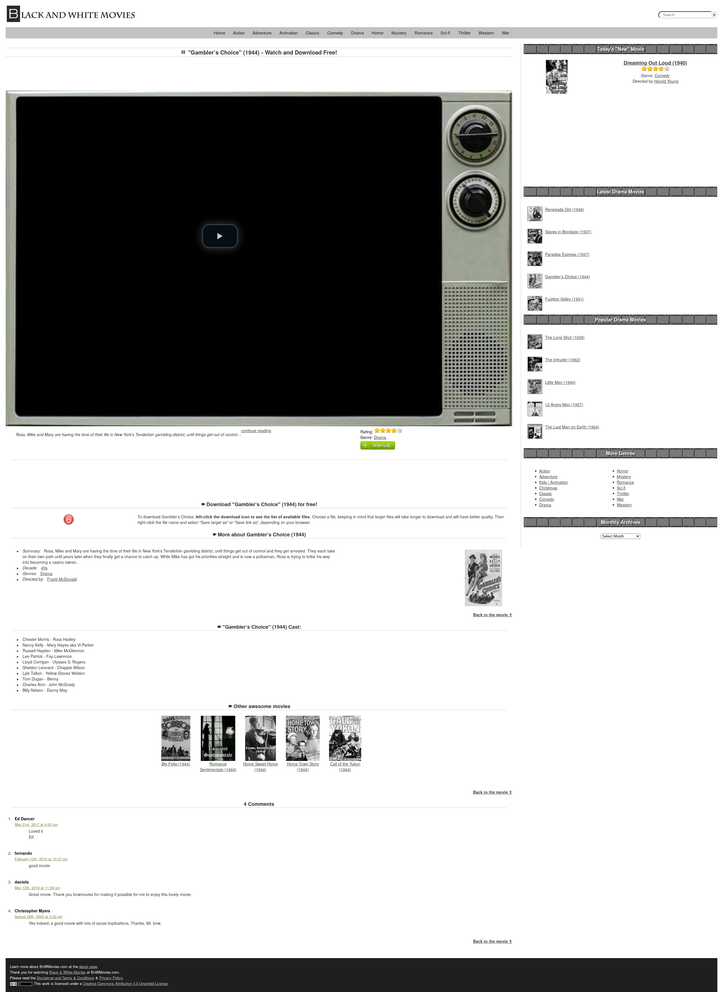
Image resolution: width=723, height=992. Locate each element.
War (505, 33)
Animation (288, 33)
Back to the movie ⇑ (492, 614)
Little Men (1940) (560, 382)
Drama (357, 33)
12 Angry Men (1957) (564, 404)
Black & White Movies (67, 972)
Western (486, 33)
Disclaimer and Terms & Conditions (65, 977)
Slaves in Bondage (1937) (568, 231)
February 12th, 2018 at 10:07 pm (41, 859)
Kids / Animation (553, 482)
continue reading (256, 430)
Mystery (399, 33)
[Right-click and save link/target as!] (69, 520)
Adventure (261, 33)
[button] (220, 236)
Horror (378, 33)
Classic (312, 33)
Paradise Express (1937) (567, 254)
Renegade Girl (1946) (564, 209)
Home (219, 33)
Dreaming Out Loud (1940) (655, 62)
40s (44, 568)
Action (239, 33)
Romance (424, 33)
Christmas (548, 488)
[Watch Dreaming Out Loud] (557, 76)
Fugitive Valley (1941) (564, 299)
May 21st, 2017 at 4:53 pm (36, 824)
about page (88, 966)
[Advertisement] (259, 73)
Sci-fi (445, 33)
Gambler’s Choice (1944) (567, 276)
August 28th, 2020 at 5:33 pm (38, 916)
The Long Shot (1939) (565, 337)
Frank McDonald (62, 579)
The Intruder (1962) (562, 359)
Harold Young (666, 81)
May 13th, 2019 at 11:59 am (37, 887)
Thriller (464, 33)
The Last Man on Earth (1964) (572, 427)
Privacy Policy (111, 977)
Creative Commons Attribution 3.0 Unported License (125, 983)
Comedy (335, 33)
